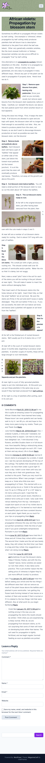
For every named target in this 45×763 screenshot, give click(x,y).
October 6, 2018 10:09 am (23, 455)
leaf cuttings (38, 391)
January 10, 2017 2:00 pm (23, 579)
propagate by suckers (27, 62)
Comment (6, 657)
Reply (20, 427)
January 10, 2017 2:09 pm (27, 609)
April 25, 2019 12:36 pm (26, 410)
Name (5, 683)
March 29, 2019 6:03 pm (26, 431)
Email (4, 692)
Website (5, 701)
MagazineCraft (33, 757)
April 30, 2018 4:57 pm (26, 520)
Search (39, 735)
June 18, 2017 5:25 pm (19, 535)
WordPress (17, 757)
